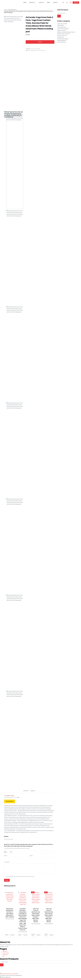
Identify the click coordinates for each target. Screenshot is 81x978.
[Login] (67, 2)
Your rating (5, 852)
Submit (6, 880)
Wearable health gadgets (62, 38)
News (48, 2)
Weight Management (61, 40)
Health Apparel (60, 25)
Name (5, 855)
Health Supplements (61, 27)
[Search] (63, 2)
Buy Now (40, 41)
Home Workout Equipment (63, 28)
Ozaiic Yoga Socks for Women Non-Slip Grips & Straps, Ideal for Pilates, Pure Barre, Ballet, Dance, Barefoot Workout (36, 915)
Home (24, 2)
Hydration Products (61, 30)
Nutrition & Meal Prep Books (63, 33)
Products (32, 2)
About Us (41, 2)
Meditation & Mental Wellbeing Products (66, 32)
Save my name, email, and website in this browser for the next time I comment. (20, 876)
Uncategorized (60, 37)
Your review (7, 862)
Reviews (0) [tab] (33, 790)
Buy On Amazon (9, 801)
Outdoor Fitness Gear (62, 35)
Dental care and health (62, 23)
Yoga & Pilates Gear (35, 48)
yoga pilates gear (41, 50)
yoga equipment (32, 50)
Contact (55, 2)
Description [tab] (25, 790)
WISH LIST (76, 2)
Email (31, 855)
